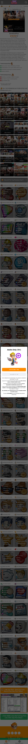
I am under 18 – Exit (14, 374)
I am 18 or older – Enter (14, 369)
